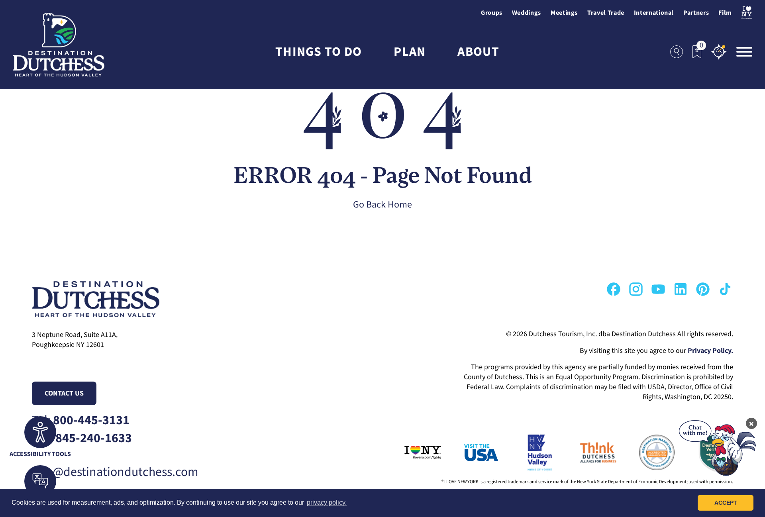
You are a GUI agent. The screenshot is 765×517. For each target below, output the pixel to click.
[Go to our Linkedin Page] (680, 289)
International (654, 12)
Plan (410, 52)
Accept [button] (725, 502)
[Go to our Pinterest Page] (703, 289)
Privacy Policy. (710, 351)
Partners (696, 12)
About (478, 52)
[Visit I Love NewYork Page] (746, 12)
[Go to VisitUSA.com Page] (470, 452)
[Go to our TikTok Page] (725, 289)
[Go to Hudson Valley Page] (528, 452)
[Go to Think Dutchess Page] (587, 452)
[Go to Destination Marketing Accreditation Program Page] (645, 452)
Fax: (82, 438)
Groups (491, 12)
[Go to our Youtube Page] (658, 289)
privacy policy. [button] (327, 502)
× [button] (751, 423)
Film (725, 12)
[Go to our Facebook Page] (614, 289)
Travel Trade (605, 12)
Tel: (80, 420)
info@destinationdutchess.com (115, 472)
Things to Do (318, 52)
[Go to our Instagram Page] (636, 289)
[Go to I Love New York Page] (411, 452)
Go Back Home (382, 205)
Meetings (564, 12)
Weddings (526, 12)
